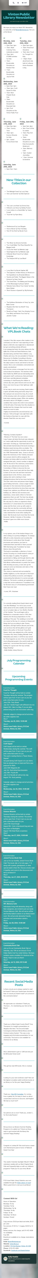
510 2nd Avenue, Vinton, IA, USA (20, 1246)
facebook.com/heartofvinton (20, 1250)
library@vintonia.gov (22, 30)
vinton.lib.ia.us (14, 1244)
